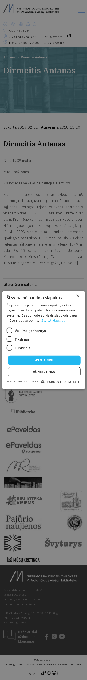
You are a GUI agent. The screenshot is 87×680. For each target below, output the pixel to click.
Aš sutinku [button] (44, 360)
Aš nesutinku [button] (44, 372)
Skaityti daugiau (53, 320)
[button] (60, 382)
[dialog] (43, 340)
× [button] (77, 295)
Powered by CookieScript (23, 381)
